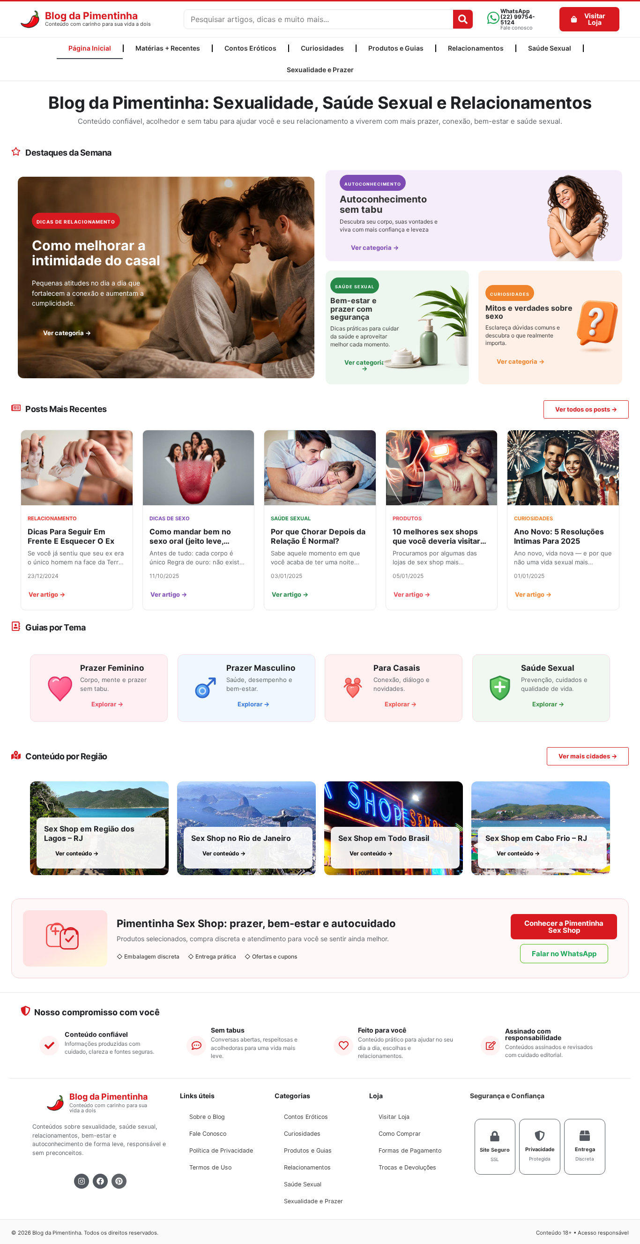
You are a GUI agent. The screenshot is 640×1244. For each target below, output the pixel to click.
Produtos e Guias (396, 48)
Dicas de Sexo (169, 518)
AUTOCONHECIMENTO (372, 184)
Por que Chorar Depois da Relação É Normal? (318, 536)
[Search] (463, 19)
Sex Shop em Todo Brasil (383, 838)
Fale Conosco (207, 1133)
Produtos (407, 518)
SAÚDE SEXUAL (354, 286)
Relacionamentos (476, 48)
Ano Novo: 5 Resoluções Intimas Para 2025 (559, 536)
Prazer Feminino (112, 668)
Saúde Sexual (549, 48)
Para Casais (396, 668)
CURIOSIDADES (509, 294)
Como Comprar (400, 1133)
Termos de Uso (210, 1167)
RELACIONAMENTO (52, 518)
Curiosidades (322, 48)
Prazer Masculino (260, 668)
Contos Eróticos (250, 48)
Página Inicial (89, 48)
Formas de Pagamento (410, 1150)
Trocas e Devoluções (407, 1167)
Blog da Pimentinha (91, 16)
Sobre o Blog (207, 1116)
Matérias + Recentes (167, 48)
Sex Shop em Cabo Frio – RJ (536, 838)
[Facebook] (100, 1181)
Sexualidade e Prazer (320, 70)
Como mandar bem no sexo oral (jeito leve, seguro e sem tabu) (190, 536)
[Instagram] (81, 1181)
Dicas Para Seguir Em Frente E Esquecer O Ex (71, 536)
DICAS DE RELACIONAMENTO (76, 222)
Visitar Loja (394, 1116)
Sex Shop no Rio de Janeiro (241, 838)
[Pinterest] (119, 1181)
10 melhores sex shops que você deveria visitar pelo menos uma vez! (436, 536)
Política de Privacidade (221, 1150)
